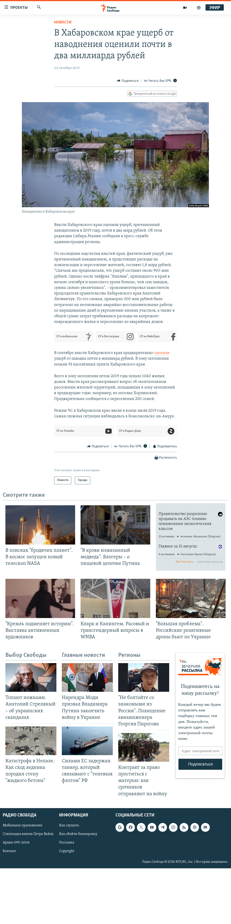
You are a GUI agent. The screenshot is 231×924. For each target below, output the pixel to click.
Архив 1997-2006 (16, 842)
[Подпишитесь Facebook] (130, 827)
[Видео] (185, 7)
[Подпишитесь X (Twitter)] (141, 827)
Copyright (66, 851)
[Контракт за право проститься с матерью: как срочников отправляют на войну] (143, 747)
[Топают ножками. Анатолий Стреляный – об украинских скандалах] (30, 677)
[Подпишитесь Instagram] (173, 827)
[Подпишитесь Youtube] (152, 827)
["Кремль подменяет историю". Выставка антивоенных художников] (40, 598)
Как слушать (69, 825)
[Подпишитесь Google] (120, 827)
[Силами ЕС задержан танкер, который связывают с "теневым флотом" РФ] (87, 740)
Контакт (9, 851)
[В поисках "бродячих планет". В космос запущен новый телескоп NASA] (40, 525)
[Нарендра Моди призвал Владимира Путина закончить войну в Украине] (87, 677)
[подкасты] (199, 7)
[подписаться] (205, 827)
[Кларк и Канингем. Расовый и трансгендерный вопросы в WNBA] (115, 598)
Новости (63, 23)
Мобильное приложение (22, 825)
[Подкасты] (194, 827)
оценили (162, 353)
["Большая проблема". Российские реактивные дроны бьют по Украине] (191, 598)
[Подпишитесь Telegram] (162, 827)
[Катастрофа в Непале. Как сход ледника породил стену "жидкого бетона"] (30, 740)
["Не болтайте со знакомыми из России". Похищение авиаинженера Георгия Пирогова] (143, 677)
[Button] (128, 81)
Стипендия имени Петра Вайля (28, 834)
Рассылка (66, 842)
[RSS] (184, 827)
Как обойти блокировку (78, 834)
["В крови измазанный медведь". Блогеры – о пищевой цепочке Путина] (115, 525)
